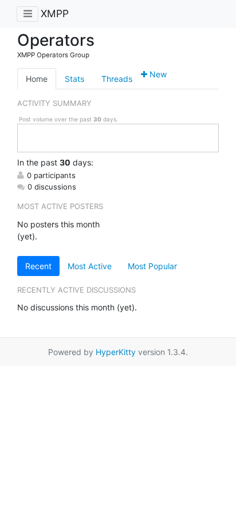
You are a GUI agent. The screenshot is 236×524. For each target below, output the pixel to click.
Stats (74, 79)
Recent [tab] (38, 266)
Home (37, 79)
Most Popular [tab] (152, 266)
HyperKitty (116, 352)
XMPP (55, 13)
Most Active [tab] (90, 266)
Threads (116, 79)
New (157, 74)
